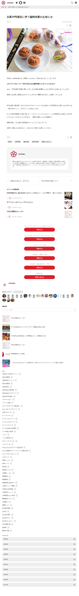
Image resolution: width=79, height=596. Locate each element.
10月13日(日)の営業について (49, 181)
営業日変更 (35, 142)
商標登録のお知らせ (9, 483)
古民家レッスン (8, 473)
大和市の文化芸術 (8, 489)
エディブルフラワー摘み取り (12, 406)
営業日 (10, 142)
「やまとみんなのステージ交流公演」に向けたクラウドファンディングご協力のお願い (37, 362)
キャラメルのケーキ (9, 422)
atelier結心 (10, 3)
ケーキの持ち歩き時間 (10, 428)
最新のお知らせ (46, 142)
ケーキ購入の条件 (8, 431)
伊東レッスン (7, 460)
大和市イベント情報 (9, 486)
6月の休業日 (7, 377)
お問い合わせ (39, 277)
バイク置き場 (7, 438)
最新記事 (4, 306)
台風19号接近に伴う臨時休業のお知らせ (30, 17)
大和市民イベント (8, 492)
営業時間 (17, 142)
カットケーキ (7, 415)
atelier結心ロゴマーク (10, 393)
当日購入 (6, 502)
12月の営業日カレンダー (15, 211)
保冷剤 (5, 467)
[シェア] (75, 2)
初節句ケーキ (7, 470)
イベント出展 (7, 403)
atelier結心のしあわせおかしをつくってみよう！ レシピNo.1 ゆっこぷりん (34, 193)
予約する (39, 230)
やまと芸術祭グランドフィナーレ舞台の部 (16, 451)
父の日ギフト (7, 518)
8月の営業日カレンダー (18, 345)
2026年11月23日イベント (11, 374)
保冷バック (6, 463)
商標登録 (6, 479)
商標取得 (6, 476)
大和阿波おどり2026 (9, 495)
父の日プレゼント (8, 521)
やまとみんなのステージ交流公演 (13, 447)
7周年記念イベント (9, 380)
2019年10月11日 (67, 22)
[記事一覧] (20, 2)
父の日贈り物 (7, 524)
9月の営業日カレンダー (18, 318)
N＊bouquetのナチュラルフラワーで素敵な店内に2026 (28, 327)
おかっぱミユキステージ (10, 409)
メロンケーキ (7, 444)
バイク (5, 435)
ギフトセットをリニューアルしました (20, 202)
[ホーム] (16, 2)
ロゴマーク (6, 457)
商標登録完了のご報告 (18, 354)
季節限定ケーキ (8, 498)
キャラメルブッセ (8, 425)
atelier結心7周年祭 (9, 390)
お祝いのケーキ (8, 412)
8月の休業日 (7, 383)
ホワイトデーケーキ (9, 441)
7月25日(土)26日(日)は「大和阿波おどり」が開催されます (28, 336)
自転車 (5, 527)
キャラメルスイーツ (9, 419)
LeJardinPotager (8, 396)
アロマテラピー (8, 399)
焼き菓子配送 (7, 508)
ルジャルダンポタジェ (10, 454)
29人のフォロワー (7, 292)
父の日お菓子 (7, 514)
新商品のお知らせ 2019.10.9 (20, 181)
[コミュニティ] (24, 2)
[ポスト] (72, 2)
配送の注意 (6, 530)
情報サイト (6, 505)
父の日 (5, 511)
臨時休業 (26, 142)
